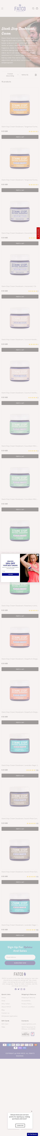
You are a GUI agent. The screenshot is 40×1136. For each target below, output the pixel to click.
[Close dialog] (38, 555)
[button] (22, 1134)
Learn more (20, 1125)
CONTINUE (10, 574)
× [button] (31, 1111)
